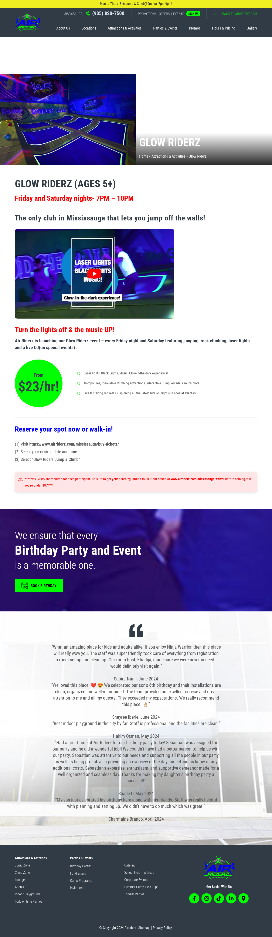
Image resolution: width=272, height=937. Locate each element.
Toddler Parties (134, 894)
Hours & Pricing (223, 28)
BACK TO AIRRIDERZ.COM (239, 14)
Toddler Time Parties (28, 901)
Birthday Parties (81, 866)
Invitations (77, 888)
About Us (63, 28)
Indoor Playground (27, 894)
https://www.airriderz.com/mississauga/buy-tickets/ (74, 444)
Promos (195, 28)
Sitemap (144, 928)
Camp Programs (81, 881)
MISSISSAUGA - (94, 13)
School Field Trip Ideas (139, 873)
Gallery (252, 28)
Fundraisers (78, 873)
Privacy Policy (162, 928)
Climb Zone (22, 873)
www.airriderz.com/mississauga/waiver (197, 479)
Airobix (19, 887)
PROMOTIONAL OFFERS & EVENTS (168, 14)
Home (143, 156)
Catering (130, 865)
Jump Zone (22, 865)
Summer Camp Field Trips (141, 887)
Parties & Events (165, 28)
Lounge (20, 880)
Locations (88, 28)
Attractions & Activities (125, 28)
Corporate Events (135, 880)
